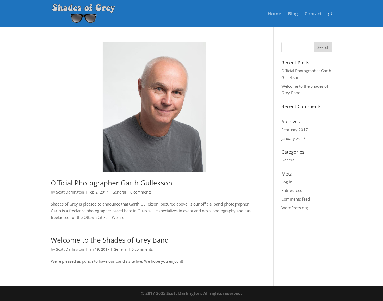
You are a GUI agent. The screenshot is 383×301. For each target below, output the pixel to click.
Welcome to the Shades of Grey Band (110, 240)
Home (274, 14)
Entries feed (291, 190)
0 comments (141, 192)
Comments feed (295, 199)
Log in (286, 181)
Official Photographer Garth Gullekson (111, 183)
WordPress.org (294, 207)
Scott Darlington (70, 192)
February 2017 (294, 129)
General (119, 192)
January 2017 (293, 138)
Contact (313, 14)
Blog (293, 14)
